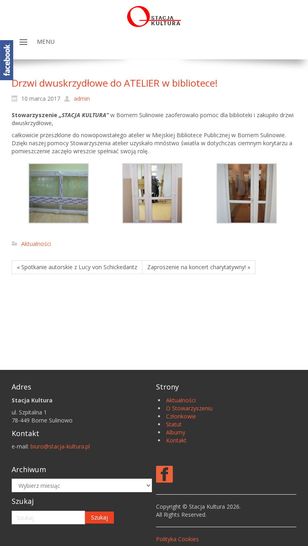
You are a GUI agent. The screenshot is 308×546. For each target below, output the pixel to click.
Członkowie (181, 416)
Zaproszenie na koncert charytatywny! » (198, 267)
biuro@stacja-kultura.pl (60, 446)
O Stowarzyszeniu (189, 408)
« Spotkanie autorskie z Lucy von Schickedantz (77, 267)
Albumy (175, 432)
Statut (174, 424)
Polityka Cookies (177, 539)
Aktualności (36, 244)
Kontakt (176, 440)
